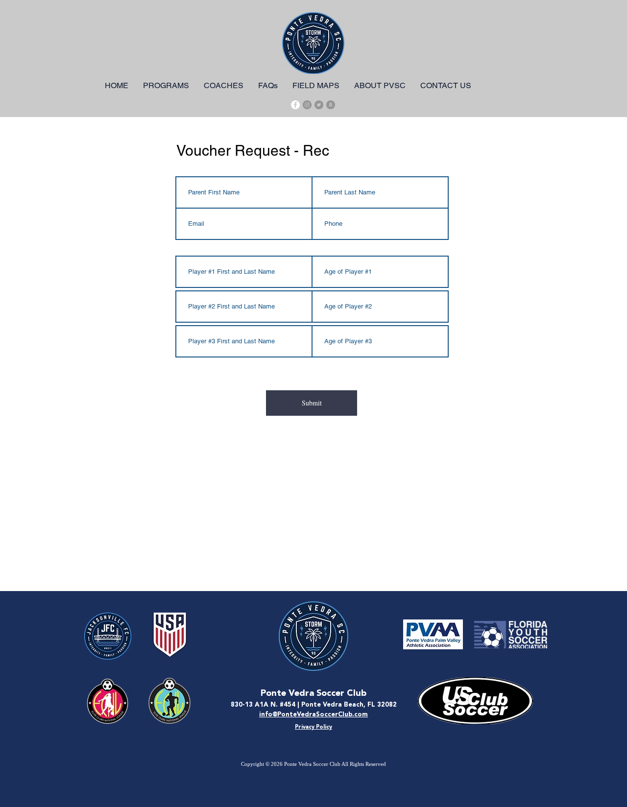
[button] (166, 85)
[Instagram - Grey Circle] (307, 104)
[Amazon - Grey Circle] (330, 104)
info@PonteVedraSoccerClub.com (313, 715)
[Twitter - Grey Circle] (318, 104)
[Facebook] (295, 104)
